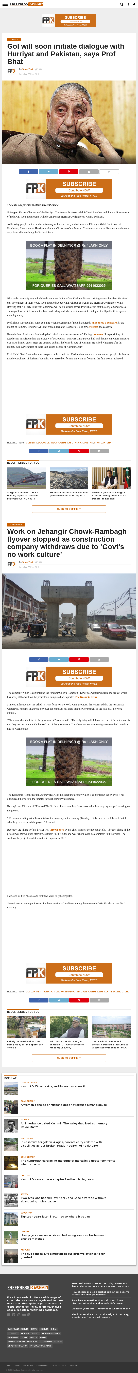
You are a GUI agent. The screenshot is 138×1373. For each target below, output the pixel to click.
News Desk (27, 69)
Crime (43, 1337)
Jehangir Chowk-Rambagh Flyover (65, 991)
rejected (93, 327)
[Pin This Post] (68, 171)
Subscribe (74, 1365)
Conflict (31, 442)
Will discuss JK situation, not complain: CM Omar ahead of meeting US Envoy (67, 1044)
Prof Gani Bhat (103, 442)
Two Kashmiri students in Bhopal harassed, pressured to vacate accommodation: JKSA (110, 1044)
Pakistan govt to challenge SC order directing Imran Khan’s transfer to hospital (109, 495)
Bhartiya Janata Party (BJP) (22, 1342)
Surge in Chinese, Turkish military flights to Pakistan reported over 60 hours (22, 495)
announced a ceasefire (104, 322)
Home (8, 1365)
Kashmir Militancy (51, 1333)
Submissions (42, 1365)
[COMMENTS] (109, 171)
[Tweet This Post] (48, 171)
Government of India (51, 1342)
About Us (28, 1365)
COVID (24, 1337)
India (54, 442)
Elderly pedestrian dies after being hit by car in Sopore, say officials (25, 1044)
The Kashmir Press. (86, 697)
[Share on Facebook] (28, 171)
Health (33, 1337)
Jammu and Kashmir (18, 1329)
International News (40, 1346)
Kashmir (63, 442)
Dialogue (44, 442)
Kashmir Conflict (30, 1333)
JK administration (17, 1346)
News (34, 1329)
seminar (98, 334)
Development (34, 991)
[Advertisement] (69, 387)
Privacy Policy (58, 1365)
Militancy (75, 442)
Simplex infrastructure (114, 991)
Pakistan (87, 442)
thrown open (57, 829)
